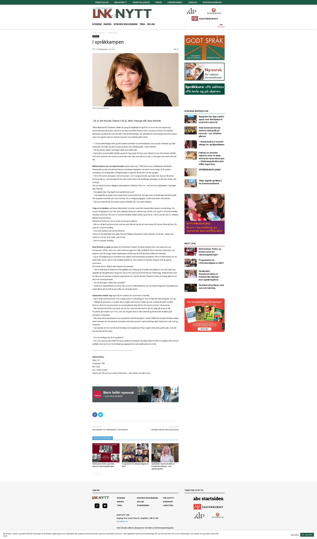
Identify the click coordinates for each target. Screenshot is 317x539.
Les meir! (294, 535)
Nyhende (101, 33)
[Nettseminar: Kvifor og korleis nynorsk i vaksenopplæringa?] (105, 452)
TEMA (119, 505)
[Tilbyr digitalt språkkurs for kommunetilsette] (191, 183)
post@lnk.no (122, 521)
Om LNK (140, 501)
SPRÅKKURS (168, 501)
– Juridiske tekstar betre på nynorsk (164, 430)
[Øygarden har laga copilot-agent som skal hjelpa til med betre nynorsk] (191, 119)
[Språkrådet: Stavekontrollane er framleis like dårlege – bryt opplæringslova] (165, 452)
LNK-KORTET (168, 498)
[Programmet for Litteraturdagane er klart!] (135, 452)
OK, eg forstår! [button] (307, 535)
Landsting (168, 505)
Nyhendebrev (143, 505)
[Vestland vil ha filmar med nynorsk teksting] (191, 288)
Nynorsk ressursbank (147, 498)
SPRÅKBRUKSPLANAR (210, 169)
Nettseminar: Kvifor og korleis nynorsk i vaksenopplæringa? (210, 252)
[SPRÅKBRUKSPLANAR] (191, 172)
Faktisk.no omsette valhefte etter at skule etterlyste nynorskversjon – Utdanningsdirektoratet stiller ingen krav (211, 158)
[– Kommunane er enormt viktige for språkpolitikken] (191, 144)
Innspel (120, 501)
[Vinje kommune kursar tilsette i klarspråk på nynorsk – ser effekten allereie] (191, 130)
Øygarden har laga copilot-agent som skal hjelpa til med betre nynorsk (212, 119)
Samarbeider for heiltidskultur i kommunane (110, 430)
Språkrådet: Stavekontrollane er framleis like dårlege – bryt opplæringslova (163, 466)
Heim (94, 33)
